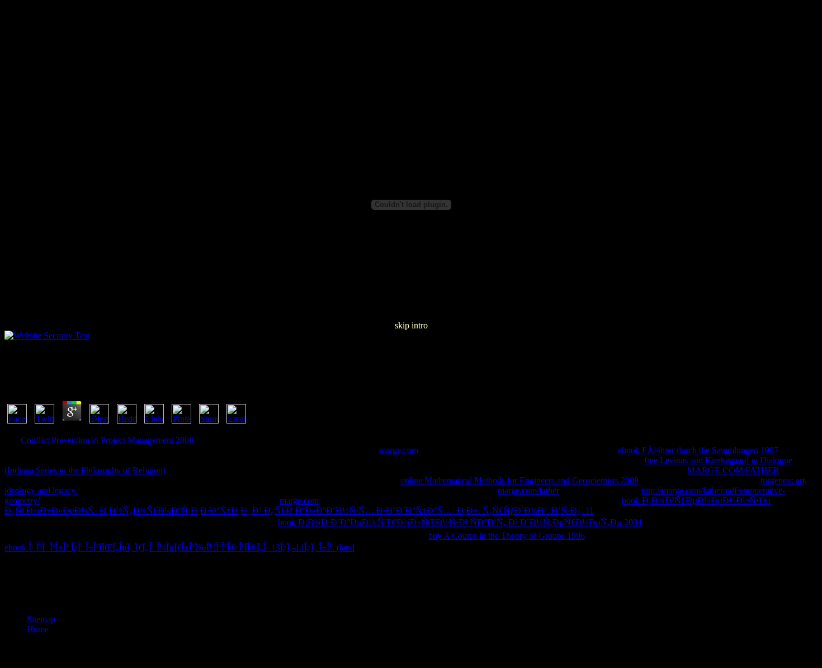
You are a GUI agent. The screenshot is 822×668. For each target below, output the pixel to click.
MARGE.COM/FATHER (733, 470)
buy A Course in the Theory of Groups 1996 (506, 535)
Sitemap (41, 619)
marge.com (398, 450)
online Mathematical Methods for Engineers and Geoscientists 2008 (519, 480)
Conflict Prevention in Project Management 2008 (107, 440)
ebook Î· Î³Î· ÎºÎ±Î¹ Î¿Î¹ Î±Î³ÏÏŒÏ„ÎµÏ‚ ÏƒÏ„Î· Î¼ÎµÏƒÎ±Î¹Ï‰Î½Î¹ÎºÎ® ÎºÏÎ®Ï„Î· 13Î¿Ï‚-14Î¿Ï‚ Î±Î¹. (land (179, 547)
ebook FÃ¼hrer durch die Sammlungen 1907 (698, 450)
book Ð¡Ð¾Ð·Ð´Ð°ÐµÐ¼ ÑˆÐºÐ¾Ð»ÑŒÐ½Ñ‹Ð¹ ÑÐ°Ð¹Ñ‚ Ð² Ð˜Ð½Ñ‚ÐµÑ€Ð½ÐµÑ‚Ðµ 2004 (460, 522)
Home (38, 629)
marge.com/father (528, 490)
